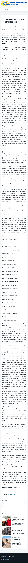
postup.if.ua (7, 559)
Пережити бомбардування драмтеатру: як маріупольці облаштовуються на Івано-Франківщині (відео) (18, 522)
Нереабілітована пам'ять (16, 17)
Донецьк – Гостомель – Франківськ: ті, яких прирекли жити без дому (18, 532)
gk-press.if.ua (11, 494)
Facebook (5, 506)
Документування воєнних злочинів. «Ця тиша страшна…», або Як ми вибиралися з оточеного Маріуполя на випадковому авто (17, 543)
